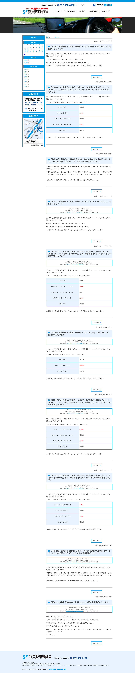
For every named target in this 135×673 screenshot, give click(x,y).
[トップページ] (57, 11)
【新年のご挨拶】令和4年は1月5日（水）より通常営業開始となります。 (80, 602)
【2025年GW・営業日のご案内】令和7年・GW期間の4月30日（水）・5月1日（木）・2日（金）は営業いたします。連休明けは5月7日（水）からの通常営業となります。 (79, 253)
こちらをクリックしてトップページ (74, 212)
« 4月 (24, 54)
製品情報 (26, 62)
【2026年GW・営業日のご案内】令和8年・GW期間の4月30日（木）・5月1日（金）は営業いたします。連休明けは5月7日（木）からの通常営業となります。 (79, 89)
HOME (48, 37)
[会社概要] (82, 11)
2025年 (25, 72)
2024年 (25, 74)
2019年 (25, 86)
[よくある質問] (93, 11)
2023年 (25, 76)
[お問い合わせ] (106, 11)
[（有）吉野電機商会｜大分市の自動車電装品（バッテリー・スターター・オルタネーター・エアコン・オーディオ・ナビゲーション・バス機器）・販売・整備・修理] (35, 14)
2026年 (25, 69)
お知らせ (26, 60)
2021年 (25, 81)
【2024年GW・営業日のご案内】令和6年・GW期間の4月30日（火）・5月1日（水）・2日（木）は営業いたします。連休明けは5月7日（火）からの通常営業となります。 (79, 402)
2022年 (25, 79)
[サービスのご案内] (69, 11)
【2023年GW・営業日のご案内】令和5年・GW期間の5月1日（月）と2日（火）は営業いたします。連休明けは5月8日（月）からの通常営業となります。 (79, 478)
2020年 (25, 84)
